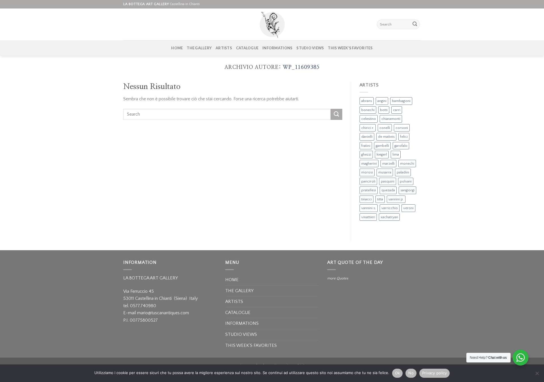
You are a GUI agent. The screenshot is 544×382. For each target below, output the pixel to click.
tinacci (366, 199)
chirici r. (367, 128)
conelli (384, 128)
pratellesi (368, 190)
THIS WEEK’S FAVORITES (350, 48)
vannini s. (368, 208)
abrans (366, 101)
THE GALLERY (199, 48)
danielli (367, 137)
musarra (384, 172)
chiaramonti (390, 119)
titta (380, 199)
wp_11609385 (301, 67)
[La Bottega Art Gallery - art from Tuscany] (272, 24)
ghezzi (366, 154)
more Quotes (337, 278)
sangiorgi (407, 190)
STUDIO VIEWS (310, 48)
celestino (368, 119)
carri (396, 110)
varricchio (389, 208)
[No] (537, 374)
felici (404, 137)
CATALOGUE (247, 48)
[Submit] (415, 24)
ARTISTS (224, 48)
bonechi (368, 110)
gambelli (382, 146)
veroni (408, 208)
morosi (367, 172)
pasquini (387, 181)
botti (384, 110)
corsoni (402, 128)
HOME (177, 48)
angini (381, 101)
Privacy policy (434, 373)
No (411, 373)
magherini (369, 163)
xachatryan (389, 217)
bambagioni (401, 101)
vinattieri (368, 217)
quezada (388, 190)
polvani (406, 181)
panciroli (368, 181)
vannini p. (396, 199)
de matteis (386, 137)
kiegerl (382, 154)
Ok (397, 373)
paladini (403, 172)
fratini (365, 146)
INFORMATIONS (277, 48)
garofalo (400, 146)
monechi (407, 163)
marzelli (388, 163)
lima (395, 154)
